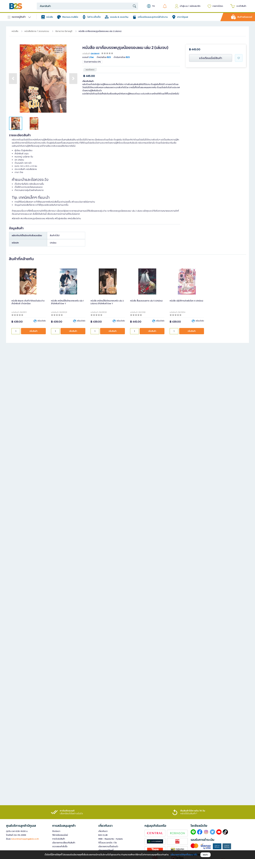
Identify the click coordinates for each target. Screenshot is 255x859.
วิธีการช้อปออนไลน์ (60, 835)
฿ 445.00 (89, 76)
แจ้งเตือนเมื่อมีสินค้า (210, 58)
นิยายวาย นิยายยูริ (63, 31)
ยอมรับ (205, 854)
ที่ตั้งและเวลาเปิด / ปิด (107, 842)
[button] (13, 78)
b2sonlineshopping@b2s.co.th (25, 838)
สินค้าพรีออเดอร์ (244, 17)
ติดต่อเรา (56, 831)
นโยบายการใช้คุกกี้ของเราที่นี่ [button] (184, 854)
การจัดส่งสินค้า (58, 838)
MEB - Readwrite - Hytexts (110, 838)
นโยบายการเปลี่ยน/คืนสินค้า (63, 842)
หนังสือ (15, 31)
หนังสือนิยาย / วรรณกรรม (36, 31)
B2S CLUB (103, 835)
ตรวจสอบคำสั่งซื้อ (59, 846)
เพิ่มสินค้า (33, 331)
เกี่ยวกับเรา (103, 831)
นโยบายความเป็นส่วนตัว (108, 846)
